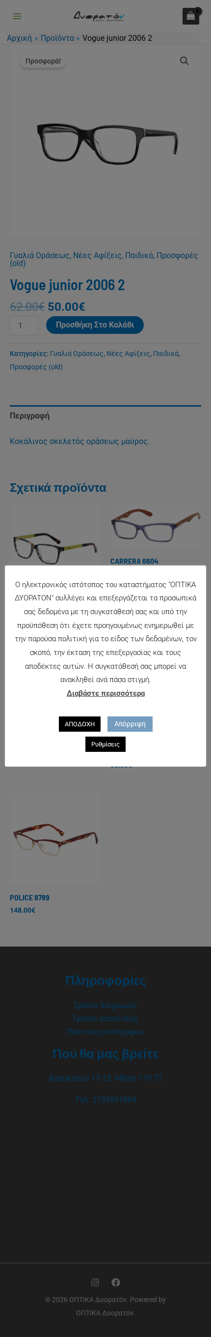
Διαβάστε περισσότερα (106, 693)
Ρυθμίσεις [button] (105, 744)
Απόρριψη (130, 724)
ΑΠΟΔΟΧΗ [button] (80, 724)
